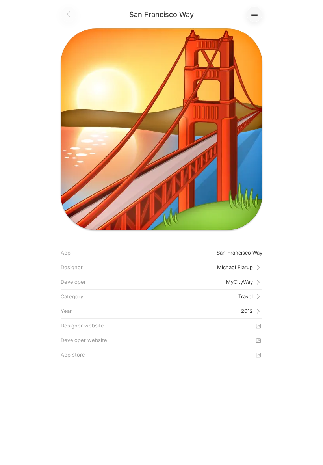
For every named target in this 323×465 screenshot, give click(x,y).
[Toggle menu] (254, 14)
